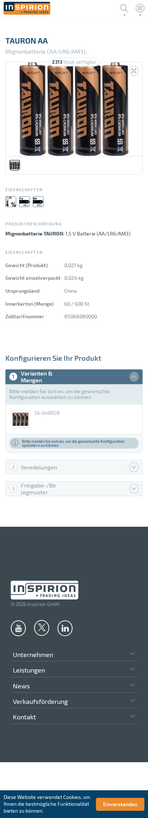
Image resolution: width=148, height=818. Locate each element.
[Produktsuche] (124, 8)
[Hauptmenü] (140, 8)
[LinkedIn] (65, 627)
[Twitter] (41, 627)
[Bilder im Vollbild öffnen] (134, 71)
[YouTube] (18, 627)
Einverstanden (120, 804)
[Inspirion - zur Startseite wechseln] (27, 13)
